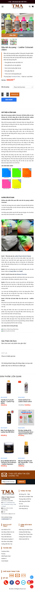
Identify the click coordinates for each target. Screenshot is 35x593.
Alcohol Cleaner (26, 256)
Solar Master (4, 561)
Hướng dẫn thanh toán (25, 536)
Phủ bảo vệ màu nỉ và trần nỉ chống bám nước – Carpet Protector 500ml (26, 432)
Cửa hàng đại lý (23, 508)
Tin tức (21, 503)
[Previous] (4, 25)
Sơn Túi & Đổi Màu (6, 534)
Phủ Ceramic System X (7, 539)
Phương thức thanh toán (25, 534)
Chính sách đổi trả (24, 539)
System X (3, 558)
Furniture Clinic (16, 76)
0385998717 (6, 519)
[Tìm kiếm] (29, 6)
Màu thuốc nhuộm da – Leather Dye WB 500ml (8, 431)
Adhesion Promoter (21, 274)
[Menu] (2, 6)
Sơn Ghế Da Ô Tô (5, 529)
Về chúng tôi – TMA (24, 494)
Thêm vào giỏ (14, 94)
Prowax (3, 553)
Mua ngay (9, 100)
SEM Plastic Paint (6, 556)
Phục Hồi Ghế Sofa (6, 536)
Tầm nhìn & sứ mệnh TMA (26, 496)
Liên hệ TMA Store (24, 506)
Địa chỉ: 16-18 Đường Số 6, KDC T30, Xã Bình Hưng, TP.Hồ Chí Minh (8, 504)
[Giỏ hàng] (33, 7)
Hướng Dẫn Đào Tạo (6, 544)
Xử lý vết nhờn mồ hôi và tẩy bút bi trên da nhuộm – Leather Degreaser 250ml (8, 462)
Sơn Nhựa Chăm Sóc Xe (7, 532)
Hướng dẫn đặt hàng (24, 532)
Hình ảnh (12, 35)
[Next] (30, 25)
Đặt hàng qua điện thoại (25, 529)
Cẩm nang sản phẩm (24, 501)
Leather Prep (17, 256)
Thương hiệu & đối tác (25, 499)
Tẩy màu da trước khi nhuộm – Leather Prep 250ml (7, 401)
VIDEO (21, 35)
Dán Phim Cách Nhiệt (7, 541)
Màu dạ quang (5, 87)
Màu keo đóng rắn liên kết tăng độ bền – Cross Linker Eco (25, 462)
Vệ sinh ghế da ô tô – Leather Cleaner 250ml (25, 400)
